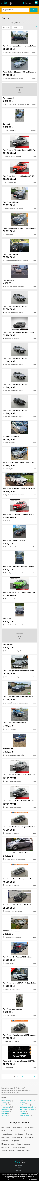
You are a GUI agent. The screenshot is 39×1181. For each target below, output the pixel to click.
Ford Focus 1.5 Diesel (10, 202)
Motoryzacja (6, 1127)
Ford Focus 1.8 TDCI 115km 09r (14, 723)
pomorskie (5, 1105)
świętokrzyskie (25, 1115)
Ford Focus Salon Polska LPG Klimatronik (17, 957)
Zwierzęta (29, 1134)
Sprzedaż (6, 124)
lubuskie (22, 1111)
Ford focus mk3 (8, 98)
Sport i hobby (6, 1147)
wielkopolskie (6, 1107)
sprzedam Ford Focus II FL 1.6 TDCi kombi (18, 853)
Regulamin (18, 1165)
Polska (4, 1097)
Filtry (7, 27)
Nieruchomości (16, 1131)
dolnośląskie (5, 1109)
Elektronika (5, 1137)
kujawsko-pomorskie (26, 1100)
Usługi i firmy (15, 1141)
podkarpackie (24, 1105)
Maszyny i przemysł (8, 1144)
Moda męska (29, 1127)
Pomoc (18, 1170)
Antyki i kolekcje (17, 1137)
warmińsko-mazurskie (27, 1109)
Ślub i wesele (29, 1137)
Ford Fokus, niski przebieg (12, 1009)
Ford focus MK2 (8, 645)
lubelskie (4, 1113)
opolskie (4, 1115)
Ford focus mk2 (8, 280)
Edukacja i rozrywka (24, 1144)
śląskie (4, 1103)
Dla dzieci (5, 1131)
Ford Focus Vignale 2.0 (11, 254)
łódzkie (22, 1103)
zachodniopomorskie (27, 1107)
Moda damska (17, 1127)
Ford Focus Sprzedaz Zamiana (14, 540)
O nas (19, 1168)
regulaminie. (33, 1179)
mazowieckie (6, 1100)
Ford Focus (7, 619)
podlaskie (23, 1113)
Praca (26, 1131)
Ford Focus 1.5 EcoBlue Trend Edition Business (20, 905)
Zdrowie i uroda (7, 1134)
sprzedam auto (8, 749)
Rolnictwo (5, 1141)
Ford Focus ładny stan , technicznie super (18, 697)
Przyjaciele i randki (24, 1151)
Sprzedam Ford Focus (11, 436)
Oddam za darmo (19, 1147)
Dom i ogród (19, 1134)
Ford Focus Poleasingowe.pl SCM (15, 306)
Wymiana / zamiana (8, 1151)
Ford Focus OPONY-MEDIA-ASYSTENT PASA (19, 488)
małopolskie (5, 1111)
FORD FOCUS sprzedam (11, 931)
